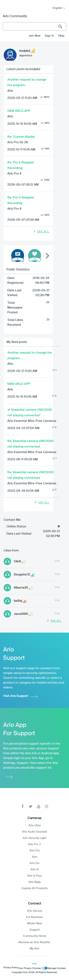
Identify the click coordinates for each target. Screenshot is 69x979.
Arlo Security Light (34, 838)
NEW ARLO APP (18, 111)
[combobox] (34, 26)
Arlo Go (34, 863)
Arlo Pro (34, 850)
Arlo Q (35, 869)
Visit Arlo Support (15, 696)
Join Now (34, 35)
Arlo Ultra (34, 825)
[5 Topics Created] (17, 255)
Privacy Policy (10, 967)
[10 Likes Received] (34, 255)
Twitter (30, 806)
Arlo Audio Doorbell (34, 831)
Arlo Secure (34, 910)
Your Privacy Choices (29, 968)
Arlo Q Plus (34, 875)
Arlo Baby (35, 882)
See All (43, 231)
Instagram (46, 806)
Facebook (22, 806)
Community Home (34, 936)
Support (34, 929)
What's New (34, 923)
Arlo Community (15, 16)
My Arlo (5, 2)
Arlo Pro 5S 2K (17, 142)
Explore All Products (35, 888)
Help (61, 35)
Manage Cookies (56, 968)
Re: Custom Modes (21, 136)
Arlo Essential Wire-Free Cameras (31, 421)
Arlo (10, 90)
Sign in (49, 35)
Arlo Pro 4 (14, 173)
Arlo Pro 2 (34, 844)
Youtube (38, 806)
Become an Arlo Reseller (34, 942)
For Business (34, 917)
